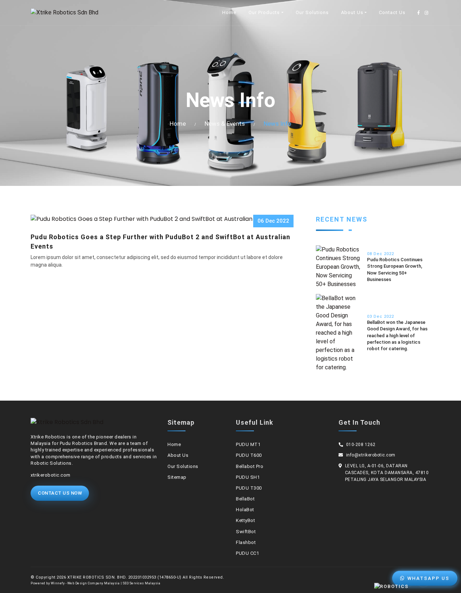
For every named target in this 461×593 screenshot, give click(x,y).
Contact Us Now (60, 493)
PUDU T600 (249, 455)
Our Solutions (312, 12)
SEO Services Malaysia (142, 583)
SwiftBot (246, 531)
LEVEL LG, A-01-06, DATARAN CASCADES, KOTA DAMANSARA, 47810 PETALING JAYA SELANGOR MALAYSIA (387, 472)
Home (229, 12)
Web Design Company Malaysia (93, 583)
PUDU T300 (249, 488)
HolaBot (245, 509)
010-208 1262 (361, 444)
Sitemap (177, 477)
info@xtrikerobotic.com (370, 455)
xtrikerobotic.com (51, 475)
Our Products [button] (264, 12)
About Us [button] (352, 12)
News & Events (225, 123)
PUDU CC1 (247, 553)
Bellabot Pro (249, 466)
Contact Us (392, 12)
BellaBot (245, 498)
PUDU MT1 (248, 444)
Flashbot (246, 542)
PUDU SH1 (248, 477)
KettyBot (245, 520)
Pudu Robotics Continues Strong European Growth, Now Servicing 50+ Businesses (394, 269)
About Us (177, 455)
